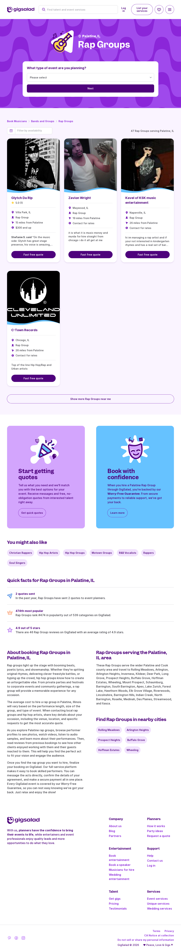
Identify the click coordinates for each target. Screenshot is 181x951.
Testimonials (118, 908)
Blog (112, 831)
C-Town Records (24, 330)
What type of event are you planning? (56, 68)
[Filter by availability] (33, 130)
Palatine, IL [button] (91, 36)
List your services (142, 9)
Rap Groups (66, 121)
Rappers (148, 552)
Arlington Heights (138, 729)
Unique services (158, 903)
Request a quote (158, 836)
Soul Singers (17, 562)
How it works (156, 826)
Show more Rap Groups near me (90, 398)
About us (115, 826)
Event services (157, 898)
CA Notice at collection (159, 935)
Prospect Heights (109, 739)
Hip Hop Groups (75, 552)
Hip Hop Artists (48, 552)
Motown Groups (102, 552)
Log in (123, 9)
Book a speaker (120, 865)
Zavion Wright (79, 198)
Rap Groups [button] (104, 44)
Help (150, 855)
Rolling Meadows (109, 729)
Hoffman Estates (108, 749)
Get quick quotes (32, 512)
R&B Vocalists (127, 552)
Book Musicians (17, 121)
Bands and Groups (42, 121)
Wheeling (132, 749)
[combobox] (80, 9)
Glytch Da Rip (22, 198)
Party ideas (155, 831)
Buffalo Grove (136, 739)
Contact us (155, 860)
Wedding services (159, 908)
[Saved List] (159, 9)
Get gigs (115, 898)
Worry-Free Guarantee (123, 493)
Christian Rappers (20, 552)
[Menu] (169, 9)
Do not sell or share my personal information (146, 939)
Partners (115, 836)
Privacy (169, 930)
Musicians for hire (121, 870)
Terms (156, 930)
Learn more (117, 512)
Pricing (114, 903)
